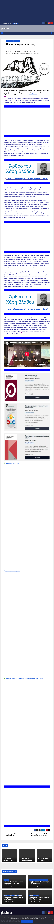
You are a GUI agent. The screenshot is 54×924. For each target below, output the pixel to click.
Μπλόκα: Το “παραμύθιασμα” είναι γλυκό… (27, 860)
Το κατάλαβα (27, 921)
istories (5, 895)
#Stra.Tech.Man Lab (21, 49)
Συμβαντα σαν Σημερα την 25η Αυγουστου (39, 883)
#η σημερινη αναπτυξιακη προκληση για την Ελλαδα (20, 51)
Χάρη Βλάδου (33, 94)
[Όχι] (52, 919)
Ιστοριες (10, 895)
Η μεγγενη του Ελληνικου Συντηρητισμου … (13, 834)
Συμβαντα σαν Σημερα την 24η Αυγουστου (13, 898)
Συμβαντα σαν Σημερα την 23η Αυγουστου (39, 898)
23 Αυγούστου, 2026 (35, 901)
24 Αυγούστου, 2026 (9, 901)
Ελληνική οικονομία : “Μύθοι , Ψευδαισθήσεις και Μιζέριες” (40, 834)
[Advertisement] (27, 11)
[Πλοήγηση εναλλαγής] (26, 33)
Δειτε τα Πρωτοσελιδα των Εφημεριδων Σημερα (13, 883)
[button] (49, 33)
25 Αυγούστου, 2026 (9, 886)
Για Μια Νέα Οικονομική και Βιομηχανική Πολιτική (27, 178)
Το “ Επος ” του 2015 (18, 895)
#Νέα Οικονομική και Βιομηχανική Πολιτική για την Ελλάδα (23, 53)
